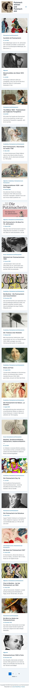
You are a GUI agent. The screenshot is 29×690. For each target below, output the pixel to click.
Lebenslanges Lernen (8, 545)
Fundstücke (6, 144)
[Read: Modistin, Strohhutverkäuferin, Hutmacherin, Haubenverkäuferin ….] (14, 427)
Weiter (14, 676)
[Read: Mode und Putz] (14, 355)
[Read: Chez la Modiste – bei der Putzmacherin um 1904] (14, 570)
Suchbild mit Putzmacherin (12, 38)
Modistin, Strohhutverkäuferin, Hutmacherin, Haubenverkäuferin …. (14, 441)
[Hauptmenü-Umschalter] (26, 6)
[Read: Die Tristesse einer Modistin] (14, 320)
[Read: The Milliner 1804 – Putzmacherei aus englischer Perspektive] (14, 97)
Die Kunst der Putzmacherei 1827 (14, 550)
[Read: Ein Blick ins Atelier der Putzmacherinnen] (14, 605)
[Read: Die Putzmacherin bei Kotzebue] (14, 500)
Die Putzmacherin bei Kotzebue (13, 513)
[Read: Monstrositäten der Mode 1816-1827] (14, 60)
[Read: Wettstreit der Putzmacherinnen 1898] (14, 244)
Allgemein (5, 70)
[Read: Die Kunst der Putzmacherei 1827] (14, 535)
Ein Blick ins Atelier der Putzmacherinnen (10, 619)
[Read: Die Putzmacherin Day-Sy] (14, 465)
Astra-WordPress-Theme (18, 686)
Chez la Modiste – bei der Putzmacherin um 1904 (11, 584)
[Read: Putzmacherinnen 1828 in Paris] (14, 642)
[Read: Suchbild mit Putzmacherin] (14, 25)
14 (19, 673)
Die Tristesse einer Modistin (12, 332)
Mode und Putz (8, 368)
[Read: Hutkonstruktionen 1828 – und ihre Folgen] (14, 171)
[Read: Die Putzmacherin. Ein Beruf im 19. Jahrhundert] (14, 209)
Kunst (4, 254)
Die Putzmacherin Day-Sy (11, 478)
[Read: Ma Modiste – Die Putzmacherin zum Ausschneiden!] (14, 281)
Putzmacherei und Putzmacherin (10, 35)
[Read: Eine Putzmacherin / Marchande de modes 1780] (14, 134)
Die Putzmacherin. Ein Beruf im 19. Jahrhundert (13, 223)
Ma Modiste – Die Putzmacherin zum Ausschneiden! (13, 295)
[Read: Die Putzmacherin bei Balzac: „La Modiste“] (14, 390)
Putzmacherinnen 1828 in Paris (13, 655)
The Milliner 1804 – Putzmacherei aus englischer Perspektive (14, 111)
